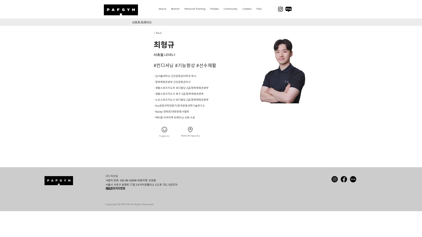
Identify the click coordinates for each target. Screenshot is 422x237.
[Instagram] (280, 9)
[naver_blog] (288, 9)
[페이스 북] (344, 179)
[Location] (190, 129)
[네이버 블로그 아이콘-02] (353, 179)
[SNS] (164, 129)
